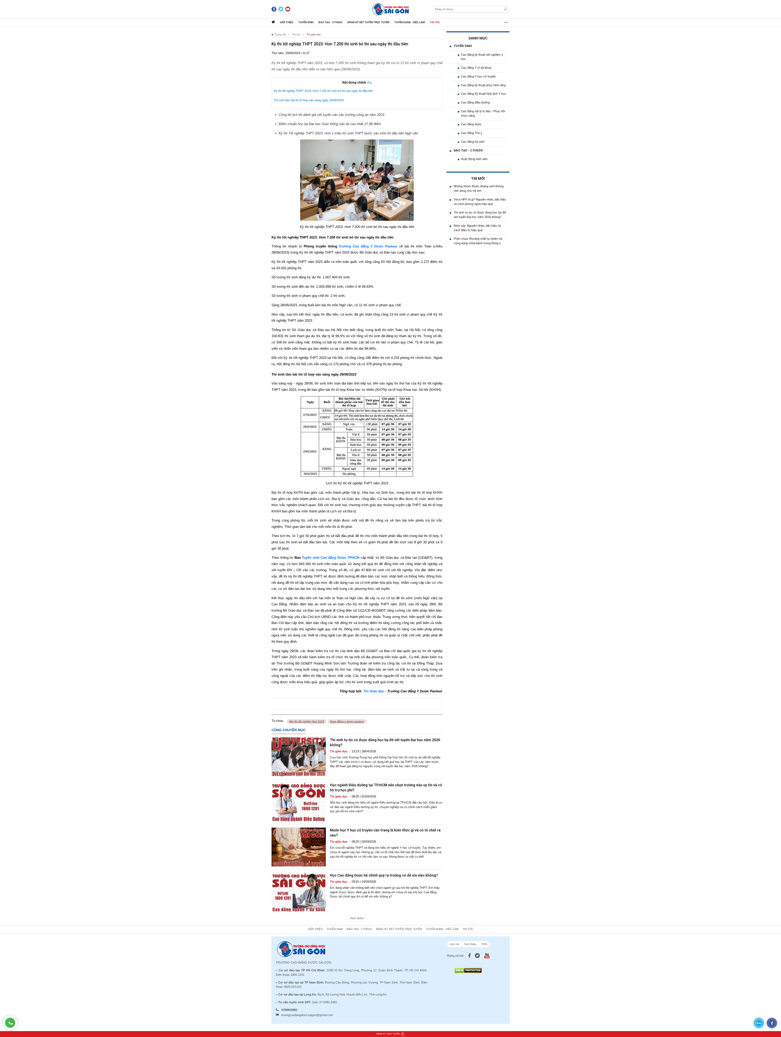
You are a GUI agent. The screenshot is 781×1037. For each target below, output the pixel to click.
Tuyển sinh (305, 22)
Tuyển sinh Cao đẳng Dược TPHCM (330, 558)
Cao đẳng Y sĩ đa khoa (476, 68)
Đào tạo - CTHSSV (330, 22)
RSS (484, 944)
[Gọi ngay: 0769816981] (12, 1025)
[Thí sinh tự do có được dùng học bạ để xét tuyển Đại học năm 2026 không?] (299, 756)
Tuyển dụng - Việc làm (409, 22)
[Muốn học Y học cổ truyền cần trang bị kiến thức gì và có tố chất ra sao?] (299, 846)
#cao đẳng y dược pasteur (347, 721)
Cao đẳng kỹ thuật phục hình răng (483, 85)
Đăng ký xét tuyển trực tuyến (368, 22)
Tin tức (435, 22)
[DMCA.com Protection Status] (468, 970)
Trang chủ (280, 34)
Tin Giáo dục (373, 691)
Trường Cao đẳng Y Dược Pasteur (368, 246)
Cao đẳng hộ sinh (472, 142)
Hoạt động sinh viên (474, 159)
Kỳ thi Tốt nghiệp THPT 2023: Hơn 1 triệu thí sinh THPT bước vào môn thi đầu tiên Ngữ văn (348, 133)
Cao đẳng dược (471, 124)
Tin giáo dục (314, 34)
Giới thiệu (286, 22)
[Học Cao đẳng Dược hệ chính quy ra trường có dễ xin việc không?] (299, 892)
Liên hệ (454, 944)
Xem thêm (357, 918)
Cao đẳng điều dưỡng (475, 102)
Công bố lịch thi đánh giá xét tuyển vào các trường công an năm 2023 (331, 115)
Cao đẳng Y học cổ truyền (478, 76)
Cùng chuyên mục (288, 730)
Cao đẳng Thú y (471, 133)
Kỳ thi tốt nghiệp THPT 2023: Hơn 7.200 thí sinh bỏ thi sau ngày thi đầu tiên (323, 91)
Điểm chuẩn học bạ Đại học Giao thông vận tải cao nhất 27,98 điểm (330, 124)
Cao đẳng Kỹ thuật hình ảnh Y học (483, 94)
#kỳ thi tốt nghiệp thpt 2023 (306, 721)
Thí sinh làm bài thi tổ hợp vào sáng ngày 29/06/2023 (309, 100)
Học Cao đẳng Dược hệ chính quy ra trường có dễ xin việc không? (384, 875)
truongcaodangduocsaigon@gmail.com (307, 1015)
